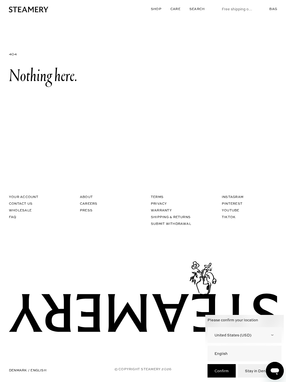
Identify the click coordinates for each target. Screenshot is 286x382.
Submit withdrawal (171, 223)
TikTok (228, 216)
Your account (23, 196)
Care (175, 8)
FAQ (12, 216)
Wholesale (20, 210)
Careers (88, 203)
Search (196, 8)
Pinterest (232, 203)
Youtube (230, 210)
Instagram (232, 196)
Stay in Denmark (260, 370)
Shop (156, 8)
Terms (157, 196)
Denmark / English (27, 370)
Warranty (161, 210)
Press (86, 210)
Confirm (221, 370)
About (86, 196)
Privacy (159, 203)
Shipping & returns (170, 216)
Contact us (20, 203)
